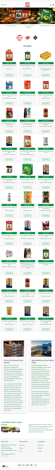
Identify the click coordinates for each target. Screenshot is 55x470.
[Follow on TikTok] (7, 456)
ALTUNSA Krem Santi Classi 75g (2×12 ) (9, 95)
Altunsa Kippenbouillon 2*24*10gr (46, 65)
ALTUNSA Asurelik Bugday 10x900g (46, 321)
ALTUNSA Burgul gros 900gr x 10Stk (9, 152)
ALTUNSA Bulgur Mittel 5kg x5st (46, 293)
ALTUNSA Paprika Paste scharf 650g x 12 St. (46, 123)
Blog (29, 467)
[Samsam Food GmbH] (27, 5)
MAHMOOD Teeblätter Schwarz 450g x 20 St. (9, 180)
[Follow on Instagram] (5, 456)
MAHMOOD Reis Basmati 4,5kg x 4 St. (27, 66)
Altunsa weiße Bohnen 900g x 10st (27, 235)
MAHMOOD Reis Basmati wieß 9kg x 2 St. (46, 264)
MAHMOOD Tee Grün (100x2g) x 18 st (27, 180)
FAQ (37, 467)
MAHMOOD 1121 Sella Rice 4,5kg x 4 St (27, 152)
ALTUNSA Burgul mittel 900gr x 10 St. (9, 293)
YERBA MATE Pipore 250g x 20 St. (27, 95)
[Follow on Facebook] (2, 456)
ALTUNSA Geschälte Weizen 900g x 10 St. (45, 180)
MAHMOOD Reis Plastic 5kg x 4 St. (9, 236)
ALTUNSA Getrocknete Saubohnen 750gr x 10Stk (45, 208)
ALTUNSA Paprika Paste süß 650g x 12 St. (27, 293)
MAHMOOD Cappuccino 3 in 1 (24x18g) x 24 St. (9, 123)
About (18, 467)
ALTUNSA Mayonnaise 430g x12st (9, 207)
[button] (3, 5)
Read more (9, 75)
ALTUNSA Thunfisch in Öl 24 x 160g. (9, 264)
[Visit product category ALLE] (19, 38)
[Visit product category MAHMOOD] (35, 38)
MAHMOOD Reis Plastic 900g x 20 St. (46, 95)
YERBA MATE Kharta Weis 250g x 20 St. (45, 152)
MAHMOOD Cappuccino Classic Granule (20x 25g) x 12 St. (27, 264)
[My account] (50, 4)
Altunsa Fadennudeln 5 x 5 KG (27, 207)
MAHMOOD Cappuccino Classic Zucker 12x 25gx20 (27, 123)
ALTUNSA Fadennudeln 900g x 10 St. (9, 321)
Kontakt (33, 467)
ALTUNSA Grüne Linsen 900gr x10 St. (27, 321)
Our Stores (24, 467)
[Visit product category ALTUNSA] (27, 38)
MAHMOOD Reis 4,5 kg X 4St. (9, 65)
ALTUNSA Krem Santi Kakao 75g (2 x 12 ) (46, 236)
